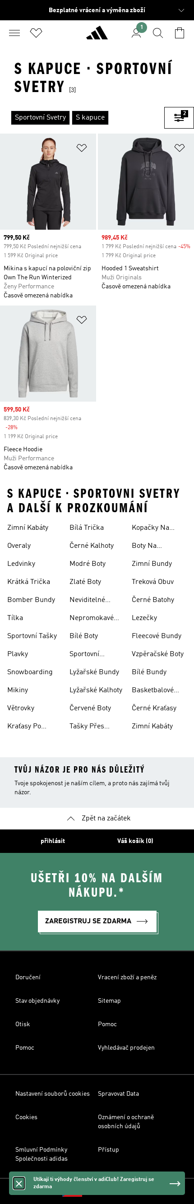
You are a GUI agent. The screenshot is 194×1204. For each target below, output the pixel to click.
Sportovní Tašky (32, 636)
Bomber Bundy (31, 600)
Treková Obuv (153, 582)
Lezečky (144, 618)
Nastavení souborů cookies (52, 1094)
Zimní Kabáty (27, 528)
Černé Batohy (153, 600)
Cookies (26, 1117)
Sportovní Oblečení (84, 655)
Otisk (22, 1024)
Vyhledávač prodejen (126, 1048)
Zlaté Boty (85, 582)
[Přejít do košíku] (179, 33)
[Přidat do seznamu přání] (81, 149)
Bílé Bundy (149, 672)
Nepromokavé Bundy (91, 619)
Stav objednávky (37, 1001)
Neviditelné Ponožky (87, 601)
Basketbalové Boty (153, 691)
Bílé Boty (83, 636)
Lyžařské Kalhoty (95, 690)
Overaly (19, 546)
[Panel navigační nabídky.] (14, 33)
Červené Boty (90, 708)
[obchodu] (97, 36)
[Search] (158, 33)
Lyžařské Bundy (94, 672)
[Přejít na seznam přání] (36, 33)
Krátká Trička (28, 582)
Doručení (28, 977)
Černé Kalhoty (91, 546)
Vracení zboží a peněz (127, 977)
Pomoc (107, 1024)
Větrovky (20, 708)
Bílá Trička (86, 528)
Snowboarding (30, 672)
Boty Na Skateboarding (155, 546)
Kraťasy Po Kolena (24, 727)
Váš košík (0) (135, 841)
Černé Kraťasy (154, 708)
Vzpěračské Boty (158, 654)
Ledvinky (21, 564)
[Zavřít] (19, 1183)
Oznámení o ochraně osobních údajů (126, 1122)
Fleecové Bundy (156, 636)
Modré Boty (87, 564)
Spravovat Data (118, 1094)
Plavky (17, 654)
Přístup (108, 1150)
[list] (82, 118)
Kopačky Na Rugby (150, 528)
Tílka (15, 618)
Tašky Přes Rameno (86, 727)
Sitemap (109, 1001)
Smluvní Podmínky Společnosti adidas (41, 1154)
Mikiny (17, 690)
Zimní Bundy (152, 564)
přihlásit (53, 841)
